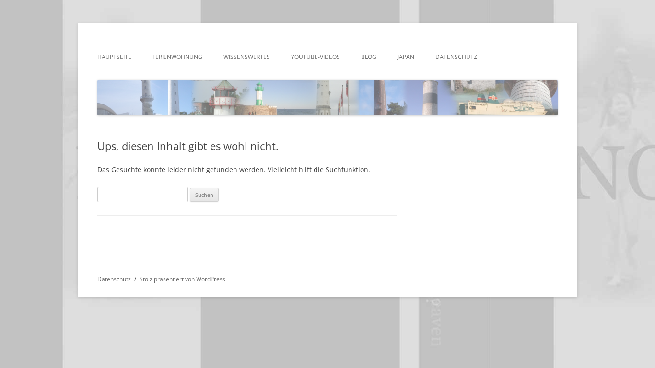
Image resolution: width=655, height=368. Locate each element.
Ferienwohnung (177, 57)
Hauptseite (114, 57)
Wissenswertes (246, 57)
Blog (368, 57)
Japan (406, 57)
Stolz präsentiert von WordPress (182, 279)
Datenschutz (456, 57)
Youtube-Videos (315, 57)
